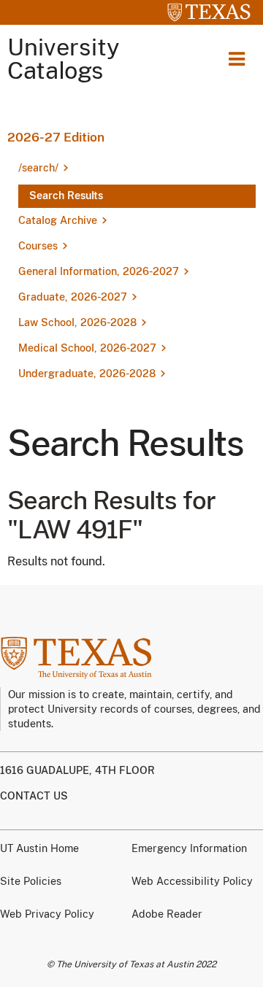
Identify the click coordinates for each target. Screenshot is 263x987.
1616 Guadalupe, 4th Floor (77, 770)
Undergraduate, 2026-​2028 (87, 373)
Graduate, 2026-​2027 (72, 297)
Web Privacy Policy (47, 914)
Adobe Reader (167, 914)
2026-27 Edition (55, 137)
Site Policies (30, 881)
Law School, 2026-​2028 (77, 322)
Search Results (66, 195)
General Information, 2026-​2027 (98, 271)
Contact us (34, 796)
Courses (38, 246)
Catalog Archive (57, 220)
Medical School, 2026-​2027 (87, 348)
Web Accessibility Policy (192, 881)
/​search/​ (38, 168)
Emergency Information (189, 848)
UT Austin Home (39, 848)
